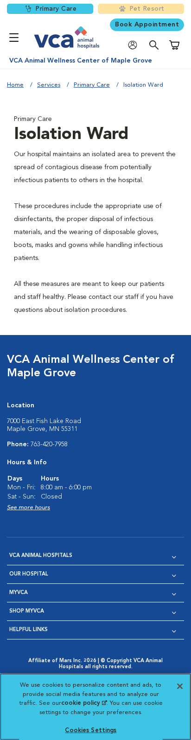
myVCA (18, 592)
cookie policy (84, 703)
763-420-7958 (49, 444)
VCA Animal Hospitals (40, 555)
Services (48, 85)
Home (15, 85)
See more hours (28, 508)
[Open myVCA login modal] (135, 45)
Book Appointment (147, 24)
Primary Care (55, 9)
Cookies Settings (90, 730)
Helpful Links (28, 629)
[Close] (180, 686)
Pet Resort (147, 9)
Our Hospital (28, 574)
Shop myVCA (26, 611)
